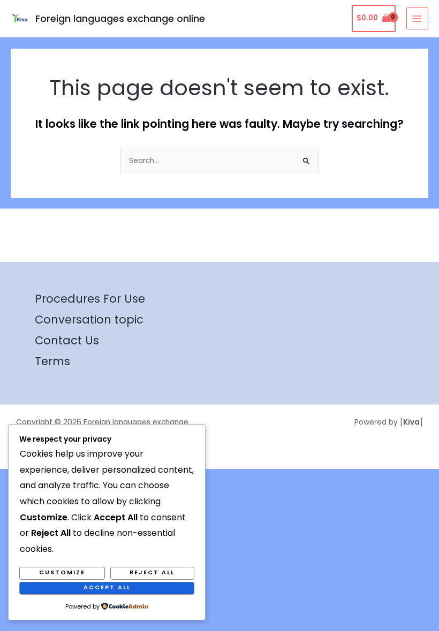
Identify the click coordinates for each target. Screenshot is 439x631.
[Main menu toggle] (417, 18)
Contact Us (67, 340)
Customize (62, 572)
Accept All (107, 587)
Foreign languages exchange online (120, 18)
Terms (52, 361)
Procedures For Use (90, 298)
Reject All (152, 572)
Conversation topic (89, 319)
